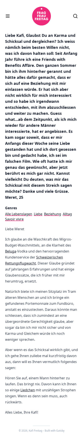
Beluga (10, 251)
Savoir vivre (14, 219)
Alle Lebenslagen (18, 214)
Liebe (38, 214)
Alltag (67, 214)
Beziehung (52, 214)
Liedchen (27, 390)
